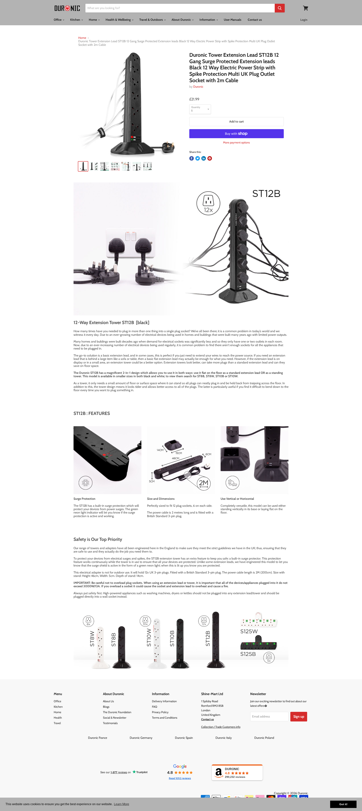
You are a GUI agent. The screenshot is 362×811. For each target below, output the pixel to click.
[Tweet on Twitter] (197, 158)
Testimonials (110, 723)
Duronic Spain (195, 738)
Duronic (198, 86)
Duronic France (108, 738)
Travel (57, 723)
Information (207, 19)
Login (303, 19)
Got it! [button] (343, 804)
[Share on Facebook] (191, 158)
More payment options (236, 142)
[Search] (280, 8)
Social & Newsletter (114, 717)
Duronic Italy (235, 738)
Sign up (298, 716)
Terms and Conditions (164, 717)
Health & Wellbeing (118, 19)
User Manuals (232, 19)
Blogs (106, 706)
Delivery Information (164, 701)
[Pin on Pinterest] (209, 158)
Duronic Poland (264, 738)
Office (58, 19)
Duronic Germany (152, 738)
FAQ (154, 706)
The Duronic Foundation (117, 712)
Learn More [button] (121, 804)
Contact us (255, 19)
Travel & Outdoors (151, 19)
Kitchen (75, 19)
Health (58, 717)
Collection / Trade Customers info (220, 727)
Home (93, 19)
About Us (108, 701)
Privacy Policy (160, 712)
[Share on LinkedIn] (203, 158)
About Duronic (182, 19)
